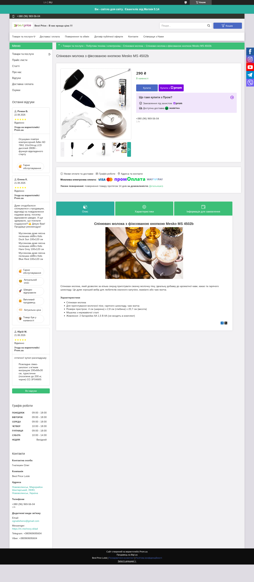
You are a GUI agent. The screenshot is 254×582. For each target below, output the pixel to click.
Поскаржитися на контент (121, 558)
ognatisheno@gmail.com (25, 521)
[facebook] (222, 323)
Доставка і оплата (50, 36)
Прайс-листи (19, 59)
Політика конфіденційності (149, 558)
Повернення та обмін (77, 36)
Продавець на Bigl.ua (127, 555)
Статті (16, 66)
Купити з (165, 88)
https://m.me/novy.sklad (25, 528)
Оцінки (16, 90)
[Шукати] (209, 26)
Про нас (17, 72)
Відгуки (16, 77)
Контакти (133, 36)
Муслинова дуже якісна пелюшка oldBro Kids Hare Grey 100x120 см (32, 246)
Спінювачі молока (133, 45)
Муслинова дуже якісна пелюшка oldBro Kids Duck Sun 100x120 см (32, 236)
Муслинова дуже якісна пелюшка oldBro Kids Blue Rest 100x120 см (32, 256)
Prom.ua (144, 552)
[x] (225, 323)
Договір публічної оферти (108, 36)
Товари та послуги (22, 36)
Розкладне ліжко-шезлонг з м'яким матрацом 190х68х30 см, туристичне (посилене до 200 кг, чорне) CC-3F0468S (31, 372)
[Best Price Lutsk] (22, 25)
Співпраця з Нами (153, 36)
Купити (147, 88)
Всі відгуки (31, 390)
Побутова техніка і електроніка (103, 45)
